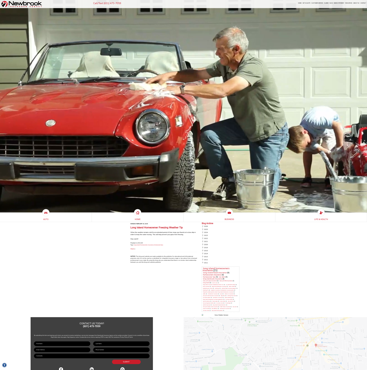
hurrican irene (206, 310)
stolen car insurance (229, 294)
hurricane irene (219, 303)
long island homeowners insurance (143, 245)
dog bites (223, 295)
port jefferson (214, 308)
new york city (230, 301)
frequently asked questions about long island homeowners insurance (218, 292)
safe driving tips (206, 305)
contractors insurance (217, 297)
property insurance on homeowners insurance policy (222, 290)
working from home (231, 295)
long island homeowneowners (219, 305)
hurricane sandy (228, 299)
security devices (206, 301)
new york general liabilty (208, 303)
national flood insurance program (229, 288)
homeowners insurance (212, 275)
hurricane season (206, 297)
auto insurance (206, 286)
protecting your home (207, 288)
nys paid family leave (230, 284)
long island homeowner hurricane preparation (213, 299)
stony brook (222, 301)
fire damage (228, 303)
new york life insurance (225, 281)
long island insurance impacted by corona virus (213, 284)
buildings (217, 288)
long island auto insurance (212, 279)
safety (204, 294)
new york (234, 306)
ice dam (222, 277)
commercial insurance (224, 308)
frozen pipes (215, 301)
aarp (221, 294)
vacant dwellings (228, 297)
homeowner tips (158, 245)
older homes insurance (225, 306)
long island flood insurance (215, 272)
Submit (126, 362)
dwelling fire (206, 290)
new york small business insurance (210, 295)
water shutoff (232, 286)
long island (206, 283)
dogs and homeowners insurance (219, 286)
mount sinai (214, 282)
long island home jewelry (217, 310)
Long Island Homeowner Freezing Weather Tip (156, 227)
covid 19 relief (206, 308)
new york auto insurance (210, 281)
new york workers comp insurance (210, 306)
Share (132, 249)
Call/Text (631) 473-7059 (107, 3)
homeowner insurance (213, 294)
